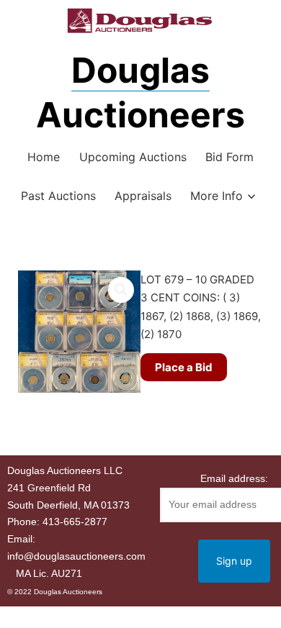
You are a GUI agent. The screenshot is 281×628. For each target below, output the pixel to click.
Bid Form (229, 157)
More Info (216, 195)
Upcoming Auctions (133, 157)
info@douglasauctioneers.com (76, 556)
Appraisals (143, 195)
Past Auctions (58, 195)
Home (43, 157)
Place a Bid (184, 367)
